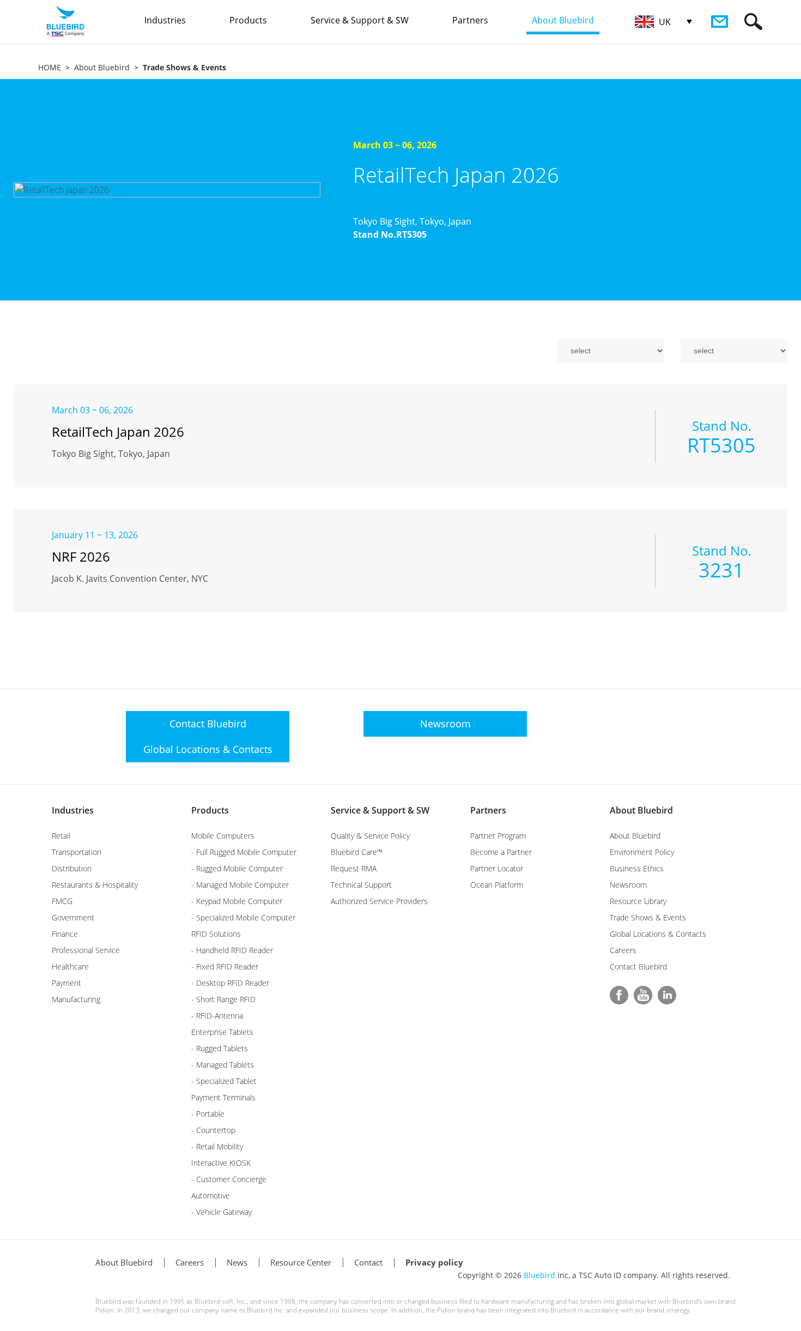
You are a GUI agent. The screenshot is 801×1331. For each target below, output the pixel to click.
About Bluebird (102, 67)
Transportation (76, 852)
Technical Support (361, 885)
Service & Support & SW (380, 810)
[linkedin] (667, 995)
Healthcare (70, 966)
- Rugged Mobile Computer (237, 868)
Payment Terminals (223, 1097)
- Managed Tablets (222, 1064)
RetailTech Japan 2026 (456, 174)
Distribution (72, 868)
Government (73, 917)
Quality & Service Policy (370, 835)
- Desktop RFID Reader (230, 983)
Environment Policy (642, 852)
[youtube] (643, 995)
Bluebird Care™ (357, 852)
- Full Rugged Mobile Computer (243, 852)
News (237, 1262)
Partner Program (498, 835)
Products (210, 810)
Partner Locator (496, 868)
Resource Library (638, 901)
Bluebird (539, 1275)
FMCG (62, 901)
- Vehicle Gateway (221, 1212)
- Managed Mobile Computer (240, 885)
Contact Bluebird (638, 966)
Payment (66, 983)
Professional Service (86, 950)
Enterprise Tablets (222, 1032)
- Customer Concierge (228, 1179)
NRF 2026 (81, 556)
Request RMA (354, 868)
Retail (61, 835)
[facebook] (619, 995)
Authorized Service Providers (379, 901)
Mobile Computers (222, 835)
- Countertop (213, 1130)
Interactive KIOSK (221, 1163)
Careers (623, 950)
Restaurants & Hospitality (95, 885)
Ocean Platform (496, 885)
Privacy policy (434, 1262)
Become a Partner (501, 852)
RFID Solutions (216, 934)
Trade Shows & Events (648, 917)
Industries (73, 810)
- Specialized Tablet (224, 1081)
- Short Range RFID (223, 999)
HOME (49, 67)
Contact (368, 1262)
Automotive (210, 1195)
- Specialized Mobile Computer (243, 917)
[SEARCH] (753, 21)
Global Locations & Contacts (658, 934)
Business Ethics (637, 868)
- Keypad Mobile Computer (236, 901)
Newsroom (628, 885)
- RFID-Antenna (217, 1015)
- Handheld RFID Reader (232, 950)
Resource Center (300, 1262)
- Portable (207, 1114)
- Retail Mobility (217, 1146)
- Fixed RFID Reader (224, 966)
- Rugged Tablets (219, 1048)
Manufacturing (76, 999)
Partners (488, 810)
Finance (65, 934)
